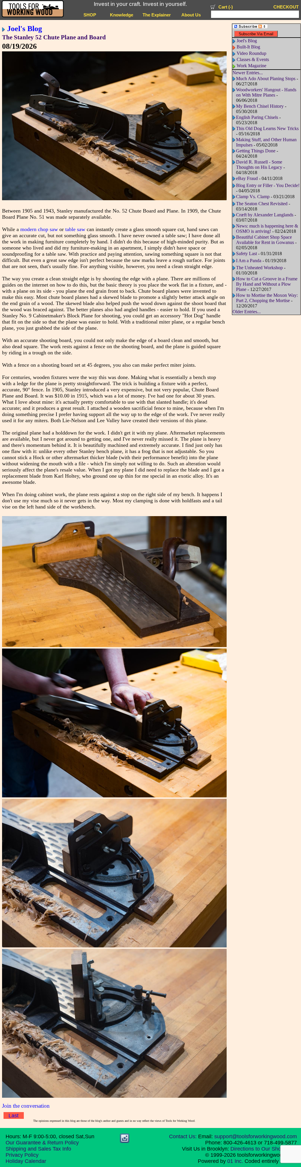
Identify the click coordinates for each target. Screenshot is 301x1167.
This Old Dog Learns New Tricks (267, 128)
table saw (75, 229)
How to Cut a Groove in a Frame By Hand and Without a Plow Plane (266, 284)
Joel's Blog (24, 28)
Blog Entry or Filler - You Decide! (268, 185)
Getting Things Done (255, 150)
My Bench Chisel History (260, 106)
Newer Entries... (248, 72)
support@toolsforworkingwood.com (255, 1136)
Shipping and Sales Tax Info (38, 1149)
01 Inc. (235, 1161)
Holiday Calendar (26, 1161)
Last (14, 1116)
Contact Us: (183, 1136)
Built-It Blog (248, 46)
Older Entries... (247, 311)
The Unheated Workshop (259, 267)
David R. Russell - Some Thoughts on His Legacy (259, 164)
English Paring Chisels (257, 117)
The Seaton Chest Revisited (261, 203)
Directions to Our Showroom (263, 1149)
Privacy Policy (22, 1155)
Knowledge (121, 15)
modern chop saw (39, 229)
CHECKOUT (286, 7)
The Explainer (157, 15)
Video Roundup (251, 53)
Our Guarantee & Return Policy (42, 1143)
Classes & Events (253, 59)
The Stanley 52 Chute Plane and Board (54, 37)
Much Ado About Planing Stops (265, 78)
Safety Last (246, 253)
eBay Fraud (247, 178)
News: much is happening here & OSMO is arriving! (267, 228)
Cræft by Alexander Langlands (264, 214)
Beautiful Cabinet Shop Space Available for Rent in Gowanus (265, 240)
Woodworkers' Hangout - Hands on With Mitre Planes (266, 92)
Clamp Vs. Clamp (253, 196)
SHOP (89, 15)
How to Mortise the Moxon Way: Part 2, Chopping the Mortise (267, 298)
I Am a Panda (248, 260)
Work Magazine (251, 65)
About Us (191, 15)
